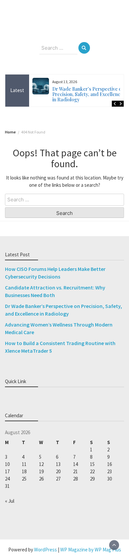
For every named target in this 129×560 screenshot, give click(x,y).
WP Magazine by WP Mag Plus (90, 549)
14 (75, 464)
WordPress (45, 549)
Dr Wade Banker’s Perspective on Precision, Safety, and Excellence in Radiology (88, 94)
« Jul (9, 501)
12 (41, 464)
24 (7, 479)
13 (58, 464)
